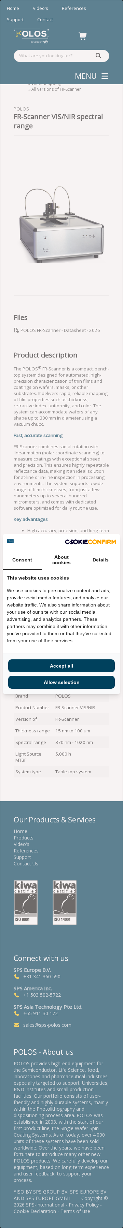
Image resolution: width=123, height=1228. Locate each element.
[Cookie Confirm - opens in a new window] (90, 542)
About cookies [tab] (61, 559)
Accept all (61, 666)
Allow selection (62, 682)
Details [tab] (101, 559)
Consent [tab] (22, 559)
